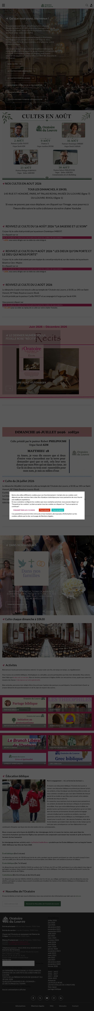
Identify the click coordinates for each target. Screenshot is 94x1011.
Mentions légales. (47, 516)
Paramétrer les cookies (24, 510)
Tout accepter (58, 510)
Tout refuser (44, 510)
